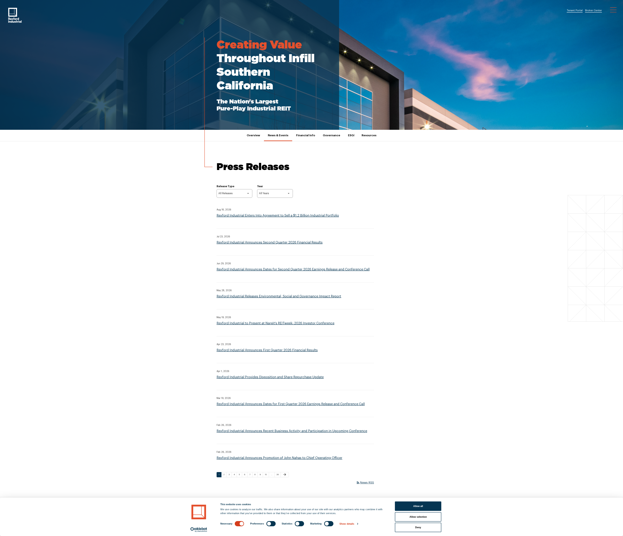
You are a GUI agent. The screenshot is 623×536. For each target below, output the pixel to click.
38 (278, 474)
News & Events (278, 135)
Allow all (418, 506)
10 (267, 474)
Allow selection (418, 516)
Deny (418, 527)
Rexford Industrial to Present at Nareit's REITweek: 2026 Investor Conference (275, 323)
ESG (351, 135)
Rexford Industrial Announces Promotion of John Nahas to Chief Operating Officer (279, 458)
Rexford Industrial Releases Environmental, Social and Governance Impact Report (279, 296)
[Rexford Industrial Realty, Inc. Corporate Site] (15, 15)
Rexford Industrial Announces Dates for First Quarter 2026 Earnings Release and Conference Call (291, 404)
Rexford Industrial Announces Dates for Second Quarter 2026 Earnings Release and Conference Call (293, 269)
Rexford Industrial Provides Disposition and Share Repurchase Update (270, 377)
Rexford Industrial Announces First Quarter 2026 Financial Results (267, 350)
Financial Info (305, 135)
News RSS (365, 482)
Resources (369, 135)
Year (260, 186)
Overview (253, 135)
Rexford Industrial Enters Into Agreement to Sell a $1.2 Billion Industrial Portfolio (278, 215)
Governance (331, 135)
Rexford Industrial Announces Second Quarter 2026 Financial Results (270, 242)
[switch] (271, 523)
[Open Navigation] (613, 10)
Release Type (225, 186)
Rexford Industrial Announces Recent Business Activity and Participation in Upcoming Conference (292, 431)
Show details (346, 523)
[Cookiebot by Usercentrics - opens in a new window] (199, 529)
